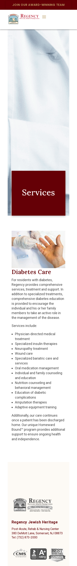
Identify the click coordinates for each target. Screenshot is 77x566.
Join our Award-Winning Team (38, 5)
